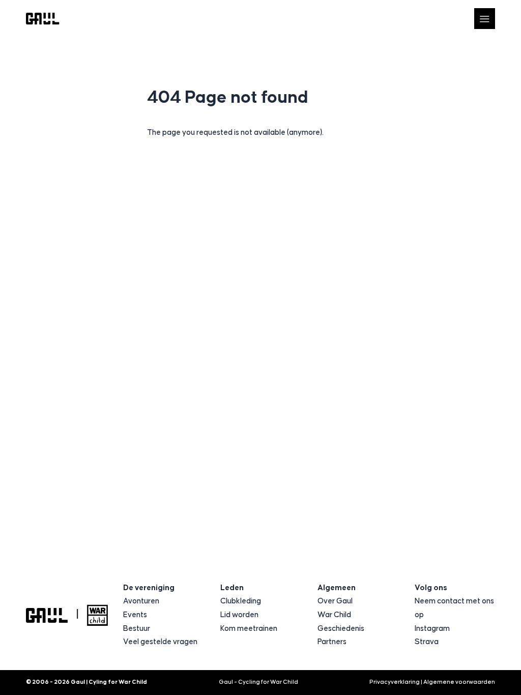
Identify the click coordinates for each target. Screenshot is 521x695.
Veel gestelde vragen (160, 642)
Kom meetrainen (248, 628)
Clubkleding (240, 601)
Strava (427, 642)
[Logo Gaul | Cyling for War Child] (43, 18)
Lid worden (239, 615)
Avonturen (141, 601)
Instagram (432, 628)
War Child (334, 615)
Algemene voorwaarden (459, 682)
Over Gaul (335, 601)
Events (135, 615)
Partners (331, 642)
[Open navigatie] (484, 18)
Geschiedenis (340, 628)
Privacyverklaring (394, 682)
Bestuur (136, 628)
